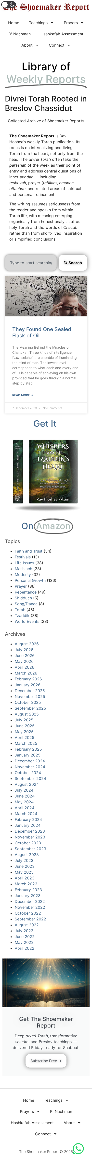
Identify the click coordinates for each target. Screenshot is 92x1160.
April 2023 (24, 878)
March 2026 (26, 673)
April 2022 (24, 948)
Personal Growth (30, 580)
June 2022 (25, 936)
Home (13, 22)
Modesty (23, 574)
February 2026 (28, 678)
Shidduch (23, 597)
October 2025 (28, 702)
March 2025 (26, 743)
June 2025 (25, 725)
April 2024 (24, 807)
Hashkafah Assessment (61, 33)
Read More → (22, 395)
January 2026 (27, 684)
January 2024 (27, 825)
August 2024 (27, 784)
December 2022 (30, 901)
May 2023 (24, 872)
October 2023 (28, 842)
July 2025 (24, 719)
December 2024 (30, 760)
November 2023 (30, 837)
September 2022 (30, 919)
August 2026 (27, 643)
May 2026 (24, 661)
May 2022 (24, 942)
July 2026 (24, 649)
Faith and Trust (28, 551)
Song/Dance (26, 603)
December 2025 (30, 690)
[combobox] (31, 263)
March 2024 (26, 813)
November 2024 (30, 766)
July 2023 (24, 860)
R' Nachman (20, 33)
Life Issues (24, 562)
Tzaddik (22, 615)
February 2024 (28, 819)
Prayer (21, 586)
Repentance (26, 592)
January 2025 (27, 755)
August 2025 (27, 714)
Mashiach (23, 568)
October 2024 (28, 772)
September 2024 (30, 778)
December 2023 (30, 831)
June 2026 (25, 655)
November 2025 (30, 696)
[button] (8, 4)
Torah (20, 609)
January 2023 (27, 895)
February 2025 (28, 749)
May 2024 (24, 801)
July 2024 (24, 790)
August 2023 (27, 854)
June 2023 (25, 866)
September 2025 (30, 708)
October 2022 (28, 913)
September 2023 (30, 848)
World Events (27, 621)
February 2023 (28, 889)
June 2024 (25, 796)
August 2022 (27, 924)
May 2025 (24, 731)
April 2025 (24, 737)
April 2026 (24, 667)
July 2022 (24, 930)
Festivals (23, 557)
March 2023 (26, 883)
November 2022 (30, 907)
